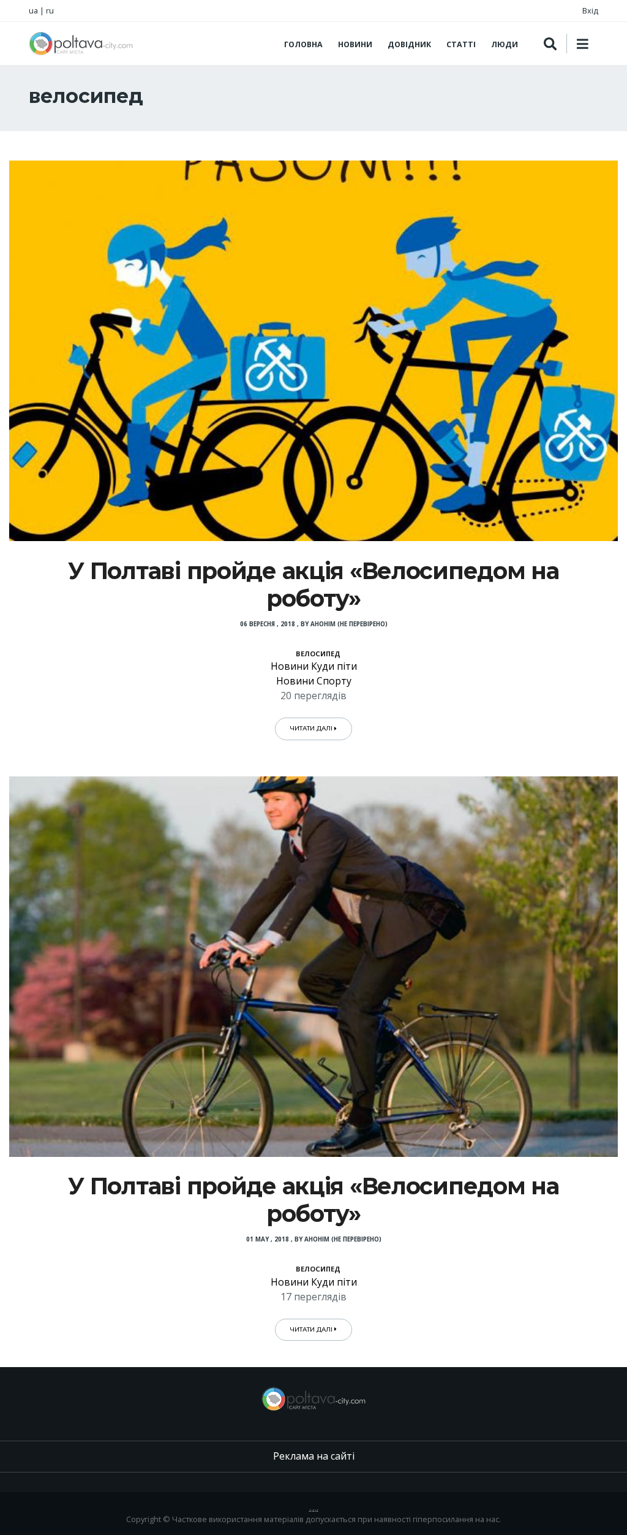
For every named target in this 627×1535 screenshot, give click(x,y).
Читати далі (312, 728)
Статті (461, 44)
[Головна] (81, 43)
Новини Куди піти (314, 666)
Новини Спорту (313, 681)
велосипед (318, 653)
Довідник (409, 44)
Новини (355, 44)
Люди (504, 44)
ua (33, 10)
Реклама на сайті (314, 1456)
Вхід (590, 10)
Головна (303, 44)
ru (50, 10)
